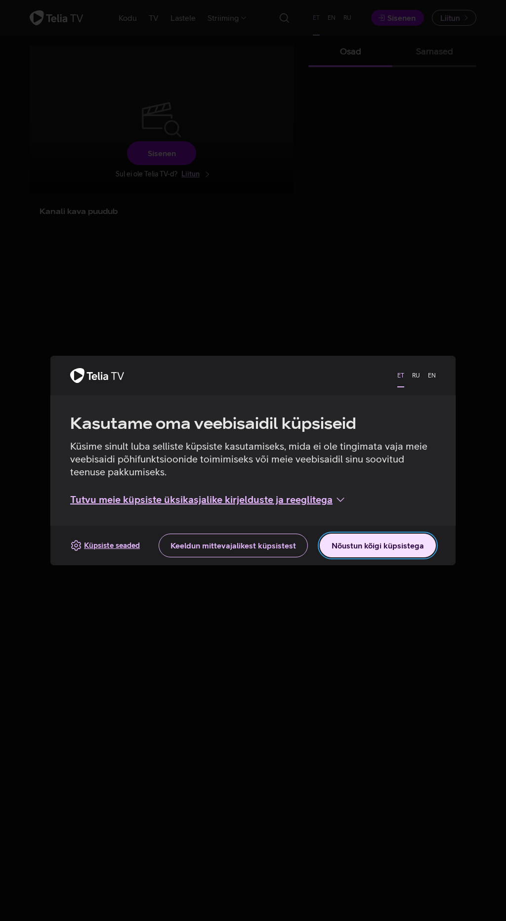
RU (416, 375)
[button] (208, 499)
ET (400, 375)
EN (432, 375)
